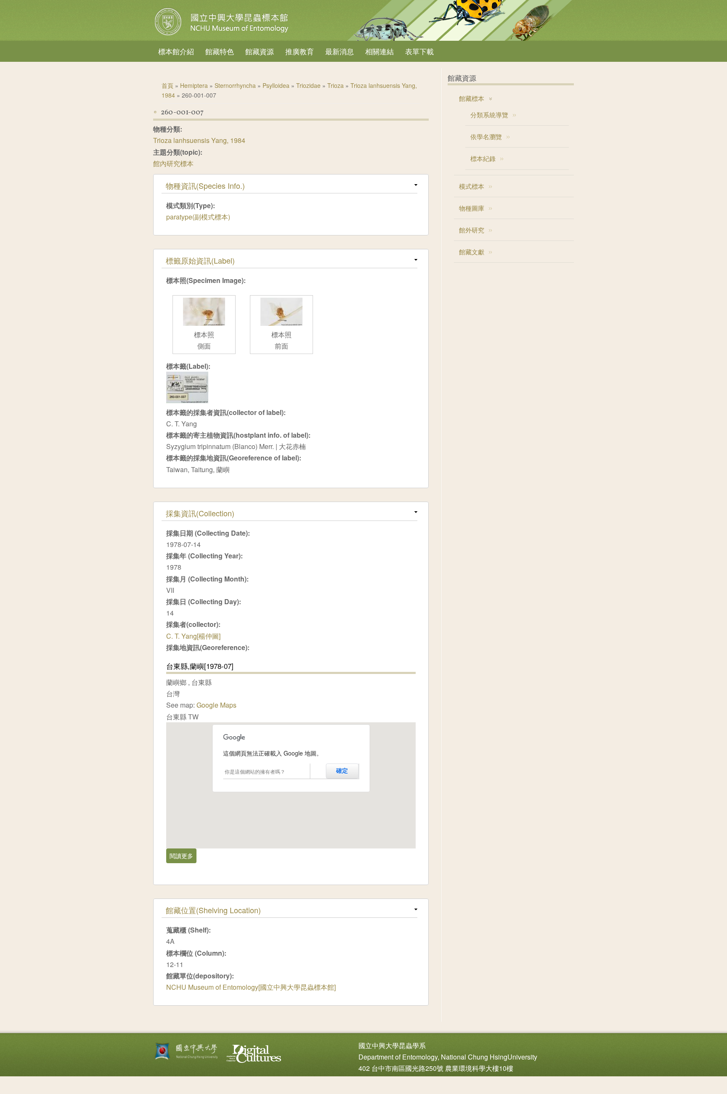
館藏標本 (471, 98)
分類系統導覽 (489, 114)
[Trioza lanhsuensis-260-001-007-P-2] (204, 323)
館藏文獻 (471, 251)
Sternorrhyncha (235, 85)
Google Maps (216, 705)
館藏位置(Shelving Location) (213, 909)
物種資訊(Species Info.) (205, 185)
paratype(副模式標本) (198, 217)
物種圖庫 (471, 207)
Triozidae (308, 85)
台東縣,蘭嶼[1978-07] (199, 666)
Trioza (335, 85)
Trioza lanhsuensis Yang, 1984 (199, 140)
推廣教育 (299, 51)
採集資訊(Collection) (200, 512)
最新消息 (339, 51)
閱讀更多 (183, 855)
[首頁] (222, 35)
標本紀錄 (483, 158)
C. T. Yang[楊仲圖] (193, 636)
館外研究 (471, 229)
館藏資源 (259, 51)
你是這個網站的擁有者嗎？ (255, 771)
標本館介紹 (176, 51)
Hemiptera (194, 85)
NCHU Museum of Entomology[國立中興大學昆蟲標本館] (251, 987)
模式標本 (471, 186)
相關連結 (379, 51)
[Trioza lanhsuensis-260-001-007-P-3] (281, 323)
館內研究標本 (173, 163)
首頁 (167, 85)
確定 (342, 770)
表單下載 (419, 51)
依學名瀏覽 (486, 136)
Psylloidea (276, 85)
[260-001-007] (187, 400)
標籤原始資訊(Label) (200, 260)
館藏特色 (219, 51)
